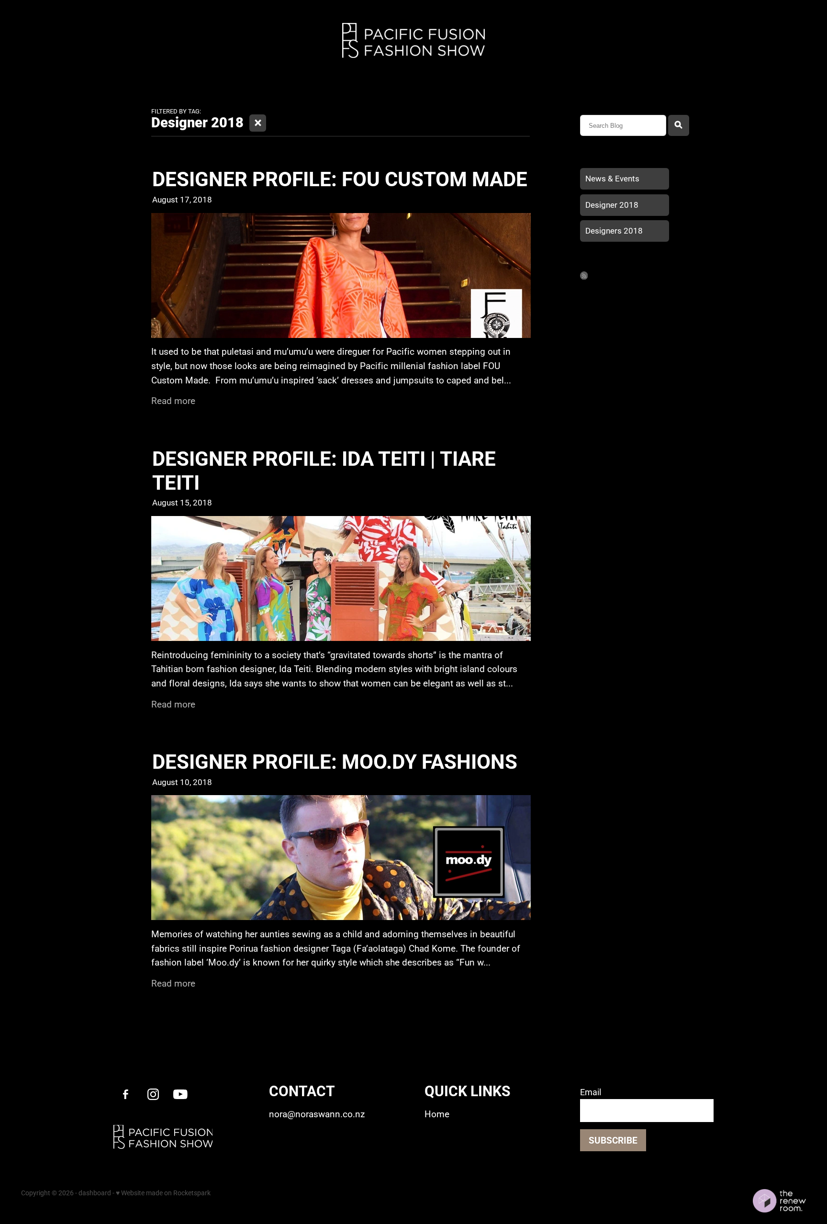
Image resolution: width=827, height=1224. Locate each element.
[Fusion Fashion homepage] (413, 40)
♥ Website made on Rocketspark (163, 1192)
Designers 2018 (614, 230)
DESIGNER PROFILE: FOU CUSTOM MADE (339, 178)
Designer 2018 (611, 204)
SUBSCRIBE (613, 1140)
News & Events (612, 178)
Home (40, 38)
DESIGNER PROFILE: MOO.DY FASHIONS (334, 761)
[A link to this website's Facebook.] (125, 1094)
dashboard (94, 1192)
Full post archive (604, 261)
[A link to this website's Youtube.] (180, 1094)
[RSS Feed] (584, 275)
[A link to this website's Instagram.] (153, 1094)
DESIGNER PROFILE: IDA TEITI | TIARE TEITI (324, 470)
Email (590, 1092)
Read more (173, 400)
